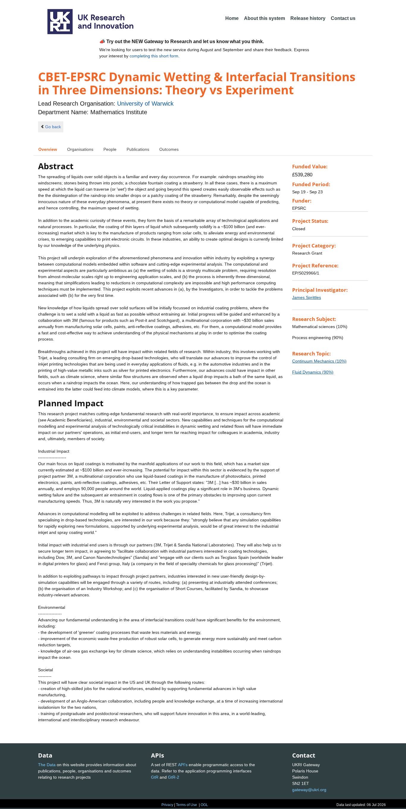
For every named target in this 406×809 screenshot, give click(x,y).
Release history (307, 18)
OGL (204, 805)
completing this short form (154, 56)
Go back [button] (53, 126)
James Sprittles (306, 297)
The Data (47, 764)
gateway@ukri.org (309, 789)
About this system (264, 18)
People (110, 149)
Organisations (80, 149)
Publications (138, 149)
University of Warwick (145, 103)
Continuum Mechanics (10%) (319, 361)
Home (232, 18)
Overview (47, 149)
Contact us (343, 18)
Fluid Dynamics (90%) (312, 372)
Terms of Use (186, 805)
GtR (154, 777)
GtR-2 (173, 777)
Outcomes (169, 149)
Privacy (167, 805)
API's (183, 764)
